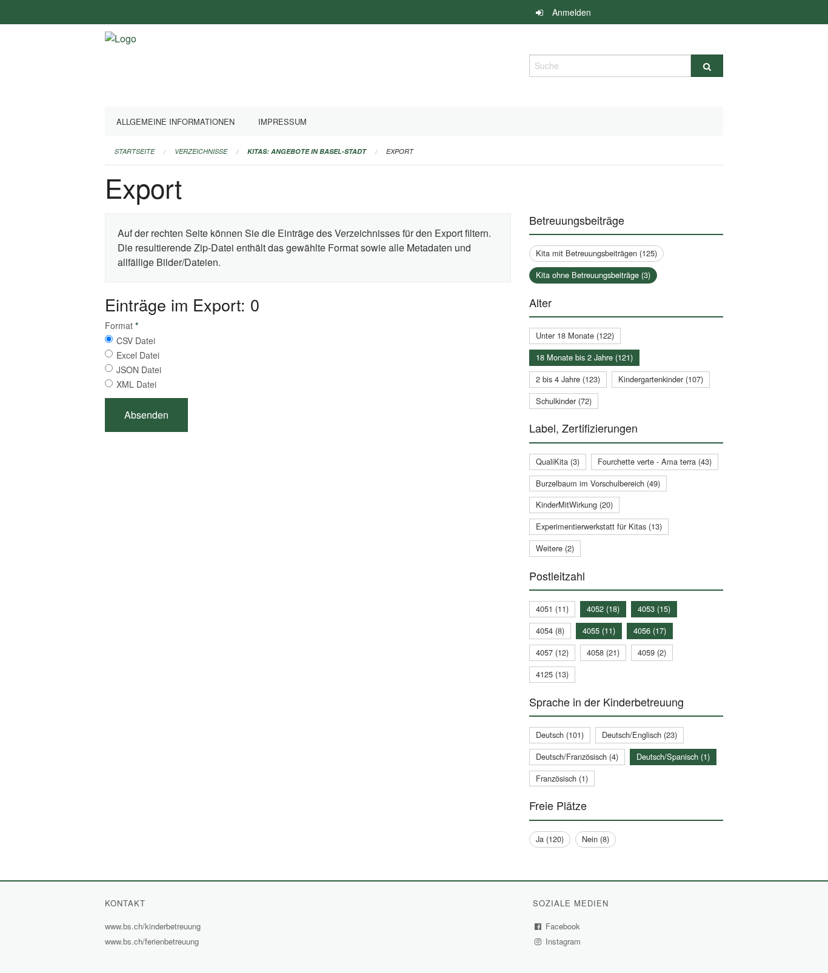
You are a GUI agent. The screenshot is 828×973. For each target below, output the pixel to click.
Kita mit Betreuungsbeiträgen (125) (596, 253)
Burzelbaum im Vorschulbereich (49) (598, 483)
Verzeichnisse (201, 151)
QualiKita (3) (557, 461)
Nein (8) (595, 839)
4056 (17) (649, 630)
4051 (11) (552, 608)
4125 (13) (552, 674)
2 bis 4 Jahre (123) (568, 379)
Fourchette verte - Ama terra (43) (655, 461)
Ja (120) (550, 839)
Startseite (135, 151)
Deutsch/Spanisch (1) (673, 756)
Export (399, 151)
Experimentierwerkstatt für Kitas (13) (599, 526)
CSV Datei (135, 340)
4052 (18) (603, 608)
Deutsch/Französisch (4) (577, 756)
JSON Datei (138, 370)
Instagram (563, 941)
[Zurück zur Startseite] (120, 64)
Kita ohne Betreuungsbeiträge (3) (593, 275)
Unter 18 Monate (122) (575, 335)
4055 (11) (599, 630)
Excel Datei (137, 355)
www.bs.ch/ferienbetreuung (153, 941)
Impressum (282, 121)
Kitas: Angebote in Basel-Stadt (306, 151)
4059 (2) (652, 652)
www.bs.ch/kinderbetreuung (154, 926)
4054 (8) (550, 630)
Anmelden (571, 12)
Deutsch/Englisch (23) (639, 734)
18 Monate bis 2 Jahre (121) (584, 357)
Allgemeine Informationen (175, 121)
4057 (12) (552, 652)
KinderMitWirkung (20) (574, 504)
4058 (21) (603, 652)
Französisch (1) (562, 778)
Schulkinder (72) (564, 401)
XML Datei (136, 384)
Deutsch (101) (560, 734)
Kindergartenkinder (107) (660, 379)
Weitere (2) (555, 548)
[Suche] (707, 66)
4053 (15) (654, 608)
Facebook (563, 926)
